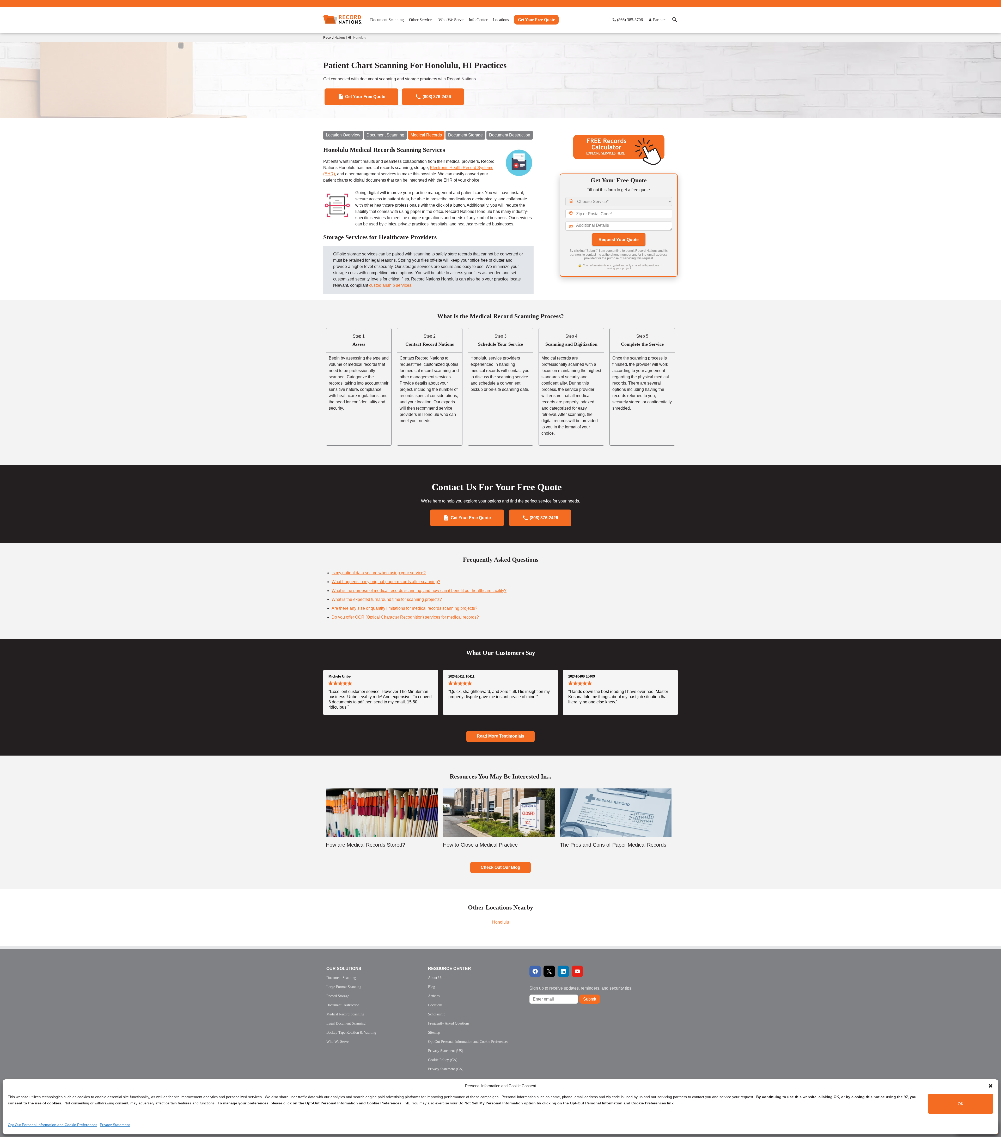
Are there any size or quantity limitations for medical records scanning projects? (404, 608)
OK (960, 1104)
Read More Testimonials (500, 736)
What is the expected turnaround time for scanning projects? (387, 599)
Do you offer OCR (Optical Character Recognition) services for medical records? (405, 617)
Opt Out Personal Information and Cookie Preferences (52, 1125)
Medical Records (426, 135)
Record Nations (334, 37)
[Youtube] (577, 971)
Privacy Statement (115, 1125)
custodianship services (390, 285)
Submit (589, 999)
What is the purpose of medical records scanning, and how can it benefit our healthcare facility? (419, 590)
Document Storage (465, 135)
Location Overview (343, 135)
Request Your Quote (619, 239)
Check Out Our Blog (500, 867)
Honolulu (500, 922)
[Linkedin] (563, 971)
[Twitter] (549, 971)
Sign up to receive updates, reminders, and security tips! (580, 988)
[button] (990, 1085)
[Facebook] (535, 971)
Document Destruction (509, 135)
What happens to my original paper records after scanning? (386, 581)
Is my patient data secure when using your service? (379, 573)
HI (349, 37)
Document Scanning (385, 135)
